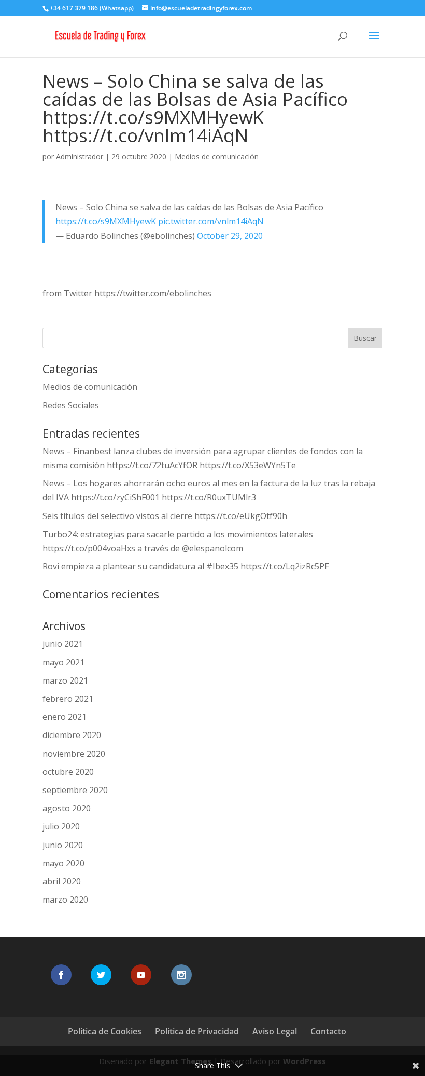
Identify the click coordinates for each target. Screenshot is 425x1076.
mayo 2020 (63, 863)
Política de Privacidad (197, 1031)
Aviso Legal (274, 1031)
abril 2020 (61, 881)
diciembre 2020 (71, 735)
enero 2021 (64, 717)
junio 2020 (62, 845)
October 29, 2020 (230, 235)
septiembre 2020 (75, 790)
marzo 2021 (65, 680)
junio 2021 (62, 643)
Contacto (328, 1031)
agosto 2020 (66, 808)
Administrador (79, 156)
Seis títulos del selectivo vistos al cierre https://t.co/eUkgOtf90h (164, 516)
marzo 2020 (65, 899)
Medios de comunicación (217, 156)
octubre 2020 (68, 772)
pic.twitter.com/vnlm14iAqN (211, 221)
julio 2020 (61, 826)
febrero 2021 (67, 698)
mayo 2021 (63, 662)
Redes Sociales (70, 405)
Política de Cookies (104, 1031)
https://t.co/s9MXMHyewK (105, 221)
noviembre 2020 (73, 753)
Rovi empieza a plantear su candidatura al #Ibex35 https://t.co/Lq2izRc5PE (185, 566)
